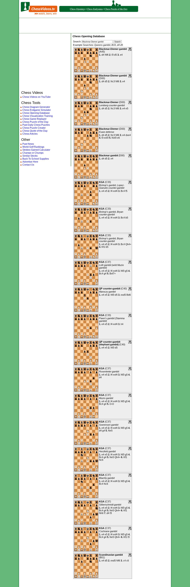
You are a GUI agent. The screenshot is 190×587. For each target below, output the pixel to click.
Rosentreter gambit (109, 371)
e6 (118, 138)
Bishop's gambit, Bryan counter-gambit (111, 213)
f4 (112, 191)
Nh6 (101, 513)
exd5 (123, 295)
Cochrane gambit (108, 531)
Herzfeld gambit (107, 451)
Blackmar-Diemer (108, 102)
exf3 (106, 138)
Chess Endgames (95, 8)
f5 (126, 191)
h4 (122, 324)
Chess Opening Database (36, 113)
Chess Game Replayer (34, 119)
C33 (108, 182)
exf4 (115, 191)
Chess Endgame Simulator (36, 110)
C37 (108, 262)
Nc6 (101, 460)
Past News (28, 144)
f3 (113, 55)
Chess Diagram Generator (36, 107)
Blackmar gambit (108, 155)
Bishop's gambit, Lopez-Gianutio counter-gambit (111, 186)
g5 (126, 271)
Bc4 (123, 191)
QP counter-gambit (109, 288)
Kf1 (103, 247)
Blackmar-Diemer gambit (113, 49)
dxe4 (128, 135)
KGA (101, 182)
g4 (105, 273)
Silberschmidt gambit (110, 504)
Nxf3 (114, 138)
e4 (121, 55)
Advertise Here (30, 161)
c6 (127, 560)
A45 (102, 51)
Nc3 (113, 81)
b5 (126, 217)
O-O (112, 404)
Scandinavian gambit (111, 555)
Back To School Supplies (35, 158)
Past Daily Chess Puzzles (36, 125)
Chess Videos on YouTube (36, 97)
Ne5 (110, 430)
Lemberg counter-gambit (112, 105)
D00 (102, 78)
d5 (115, 55)
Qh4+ (128, 244)
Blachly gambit (107, 478)
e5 (127, 108)
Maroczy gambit (107, 291)
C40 (124, 288)
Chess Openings (77, 8)
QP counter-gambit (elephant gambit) (109, 343)
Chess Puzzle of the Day (116, 8)
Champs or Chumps (32, 153)
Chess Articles (30, 134)
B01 (102, 557)
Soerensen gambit (108, 425)
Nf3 (122, 271)
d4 (103, 55)
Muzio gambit (106, 398)
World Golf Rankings (33, 147)
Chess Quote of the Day (35, 131)
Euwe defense (106, 132)
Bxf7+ (113, 273)
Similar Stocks (30, 156)
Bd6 (128, 295)
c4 (124, 560)
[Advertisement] (95, 25)
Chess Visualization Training (37, 116)
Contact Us (28, 164)
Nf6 (107, 55)
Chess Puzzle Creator (34, 128)
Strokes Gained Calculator (36, 150)
